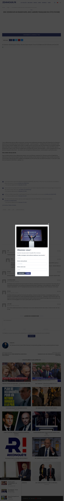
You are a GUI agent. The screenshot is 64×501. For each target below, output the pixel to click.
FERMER (28, 273)
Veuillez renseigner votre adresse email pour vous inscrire (31, 255)
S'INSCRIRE (21, 273)
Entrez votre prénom (22, 261)
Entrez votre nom (21, 266)
